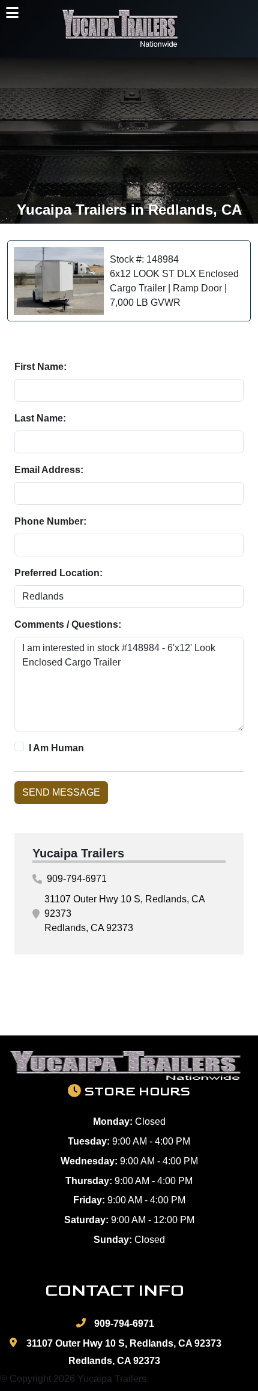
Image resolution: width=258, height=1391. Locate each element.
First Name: (40, 367)
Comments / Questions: (67, 624)
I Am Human (56, 748)
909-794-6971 (77, 879)
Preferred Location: (58, 573)
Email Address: (48, 470)
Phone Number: (50, 521)
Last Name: (40, 418)
